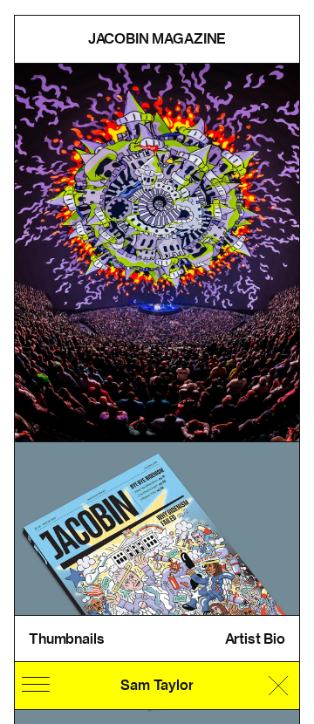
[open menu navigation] (36, 685)
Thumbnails (66, 639)
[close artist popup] (278, 686)
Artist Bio (255, 639)
